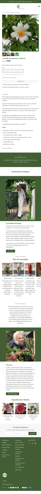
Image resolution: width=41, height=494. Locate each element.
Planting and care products (19, 459)
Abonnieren (32, 433)
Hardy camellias (19, 442)
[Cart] (38, 6)
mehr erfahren (29, 1)
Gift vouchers (18, 469)
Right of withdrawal (7, 445)
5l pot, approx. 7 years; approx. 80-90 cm (13, 74)
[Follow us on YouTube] (35, 443)
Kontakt (10, 251)
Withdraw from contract (6, 455)
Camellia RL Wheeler (20, 416)
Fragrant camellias (19, 445)
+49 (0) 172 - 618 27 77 (24, 87)
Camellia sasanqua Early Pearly (33, 416)
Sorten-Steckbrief (7, 148)
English (4, 480)
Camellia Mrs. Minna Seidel (8, 416)
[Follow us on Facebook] (29, 443)
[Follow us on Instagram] (32, 443)
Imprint (4, 452)
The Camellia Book (19, 467)
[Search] (4, 6)
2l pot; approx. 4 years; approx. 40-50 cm (13, 70)
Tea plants (17, 456)
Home (3, 12)
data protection (6, 447)
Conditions (4, 450)
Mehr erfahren (12, 393)
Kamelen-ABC (17, 245)
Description (5, 94)
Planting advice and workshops (20, 463)
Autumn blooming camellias (19, 448)
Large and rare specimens (18, 452)
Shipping (4, 442)
